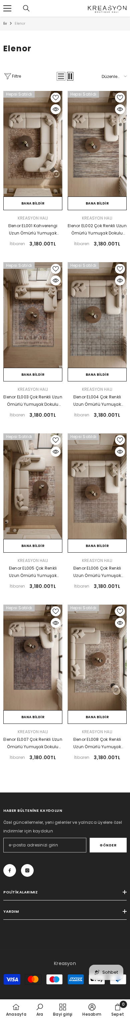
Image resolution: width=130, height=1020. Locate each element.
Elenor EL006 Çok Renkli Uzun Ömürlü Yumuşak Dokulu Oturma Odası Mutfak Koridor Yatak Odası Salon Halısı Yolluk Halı (97, 572)
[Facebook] (9, 870)
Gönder (108, 845)
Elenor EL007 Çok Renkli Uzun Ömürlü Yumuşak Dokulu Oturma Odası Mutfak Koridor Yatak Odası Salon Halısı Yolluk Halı (32, 744)
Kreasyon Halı (33, 218)
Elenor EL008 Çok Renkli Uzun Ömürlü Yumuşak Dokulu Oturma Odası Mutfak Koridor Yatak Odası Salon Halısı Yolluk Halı (97, 744)
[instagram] (27, 870)
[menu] (7, 8)
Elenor (20, 23)
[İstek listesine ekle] (56, 98)
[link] (40, 1010)
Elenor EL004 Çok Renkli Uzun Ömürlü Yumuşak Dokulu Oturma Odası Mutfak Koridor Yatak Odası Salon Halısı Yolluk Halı (97, 401)
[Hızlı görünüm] (56, 109)
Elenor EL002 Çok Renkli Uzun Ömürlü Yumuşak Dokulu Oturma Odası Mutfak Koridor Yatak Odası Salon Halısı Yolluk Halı (97, 230)
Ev (5, 23)
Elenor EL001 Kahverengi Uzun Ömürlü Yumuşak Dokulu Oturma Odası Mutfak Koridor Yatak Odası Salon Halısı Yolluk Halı (32, 230)
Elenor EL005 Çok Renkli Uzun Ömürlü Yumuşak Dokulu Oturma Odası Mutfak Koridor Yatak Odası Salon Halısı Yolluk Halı (32, 572)
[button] (61, 76)
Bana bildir (33, 203)
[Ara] (26, 8)
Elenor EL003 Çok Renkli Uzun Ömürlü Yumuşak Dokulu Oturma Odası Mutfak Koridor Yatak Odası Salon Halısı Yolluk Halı (32, 401)
